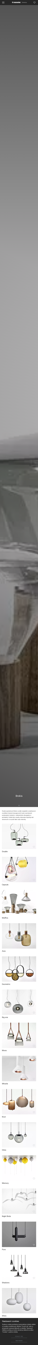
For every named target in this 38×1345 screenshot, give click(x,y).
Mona (4, 1050)
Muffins (5, 918)
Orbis (4, 1150)
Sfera (4, 1316)
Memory (5, 1183)
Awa (4, 951)
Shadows (5, 1283)
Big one (5, 1017)
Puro (4, 1249)
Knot (4, 1117)
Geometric (6, 984)
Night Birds (6, 1216)
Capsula (5, 885)
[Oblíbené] (34, 2)
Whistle (5, 1084)
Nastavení (19, 1341)
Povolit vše (19, 1336)
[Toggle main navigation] (3, 2)
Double (5, 851)
